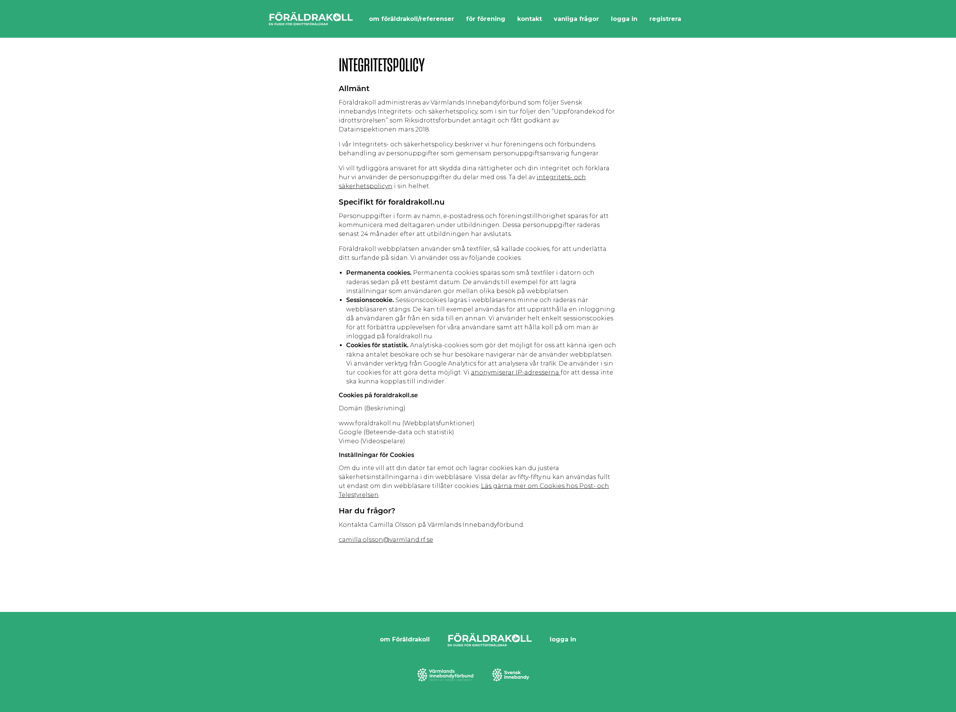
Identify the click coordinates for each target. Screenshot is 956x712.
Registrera (665, 18)
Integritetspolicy (382, 65)
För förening (485, 18)
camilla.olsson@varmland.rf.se (386, 539)
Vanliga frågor (576, 18)
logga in (563, 639)
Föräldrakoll (311, 19)
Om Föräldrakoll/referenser (411, 18)
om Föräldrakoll (405, 639)
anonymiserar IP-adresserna (516, 372)
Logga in (624, 18)
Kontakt (529, 18)
